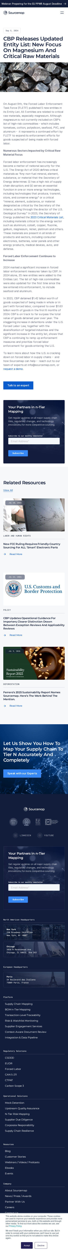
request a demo (13, 369)
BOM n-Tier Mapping (17, 1009)
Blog (7, 1151)
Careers (9, 1207)
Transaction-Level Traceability (22, 1015)
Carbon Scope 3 (14, 1085)
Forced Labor (13, 1069)
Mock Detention (14, 1102)
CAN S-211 (11, 1074)
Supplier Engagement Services (23, 1026)
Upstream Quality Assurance (22, 1108)
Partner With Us (15, 1201)
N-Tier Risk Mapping (17, 1114)
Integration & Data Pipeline (21, 1037)
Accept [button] (27, 1245)
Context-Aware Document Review (25, 1031)
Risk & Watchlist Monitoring (21, 1020)
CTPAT (9, 1080)
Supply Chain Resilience (19, 1130)
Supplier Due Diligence (19, 1119)
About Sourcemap (16, 1190)
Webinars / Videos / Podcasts (22, 1162)
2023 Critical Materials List (47, 217)
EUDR (8, 1063)
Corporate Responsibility (19, 1125)
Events (9, 1173)
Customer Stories (15, 1156)
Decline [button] (40, 1245)
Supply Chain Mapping (19, 1003)
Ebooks (9, 1167)
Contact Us (11, 1212)
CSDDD (9, 1057)
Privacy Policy (15, 1225)
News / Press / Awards (18, 1196)
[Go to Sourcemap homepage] (13, 13)
